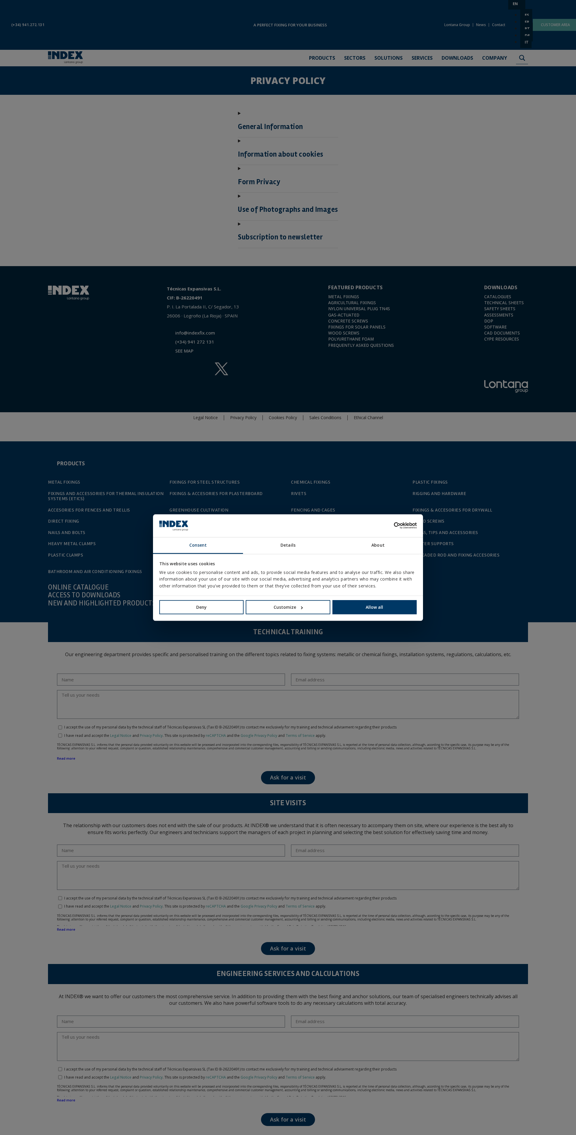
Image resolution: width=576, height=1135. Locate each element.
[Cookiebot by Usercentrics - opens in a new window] (390, 525)
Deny (201, 607)
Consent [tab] (198, 545)
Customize (285, 607)
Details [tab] (288, 545)
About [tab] (378, 545)
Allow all (374, 607)
